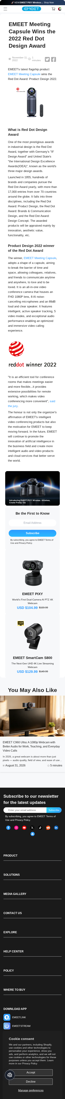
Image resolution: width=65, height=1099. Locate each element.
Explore (10, 932)
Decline (31, 1081)
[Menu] (5, 9)
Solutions (11, 874)
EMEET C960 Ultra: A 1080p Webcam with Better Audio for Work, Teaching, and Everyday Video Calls (31, 746)
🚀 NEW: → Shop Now (32, 2)
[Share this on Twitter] (47, 59)
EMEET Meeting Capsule (24, 74)
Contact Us (12, 913)
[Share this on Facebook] (53, 59)
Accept (31, 1072)
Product (10, 855)
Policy (8, 970)
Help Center (13, 951)
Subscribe (32, 533)
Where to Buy (14, 989)
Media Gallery (14, 893)
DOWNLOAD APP (15, 1008)
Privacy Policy (29, 1063)
